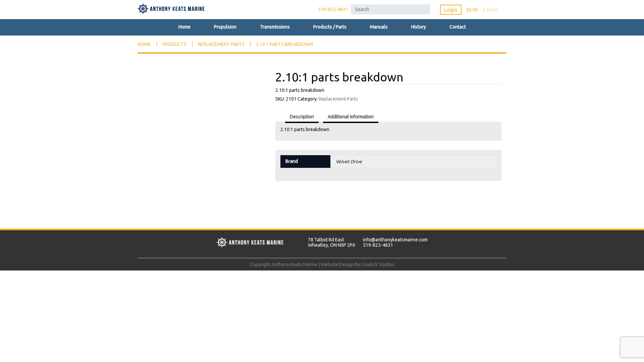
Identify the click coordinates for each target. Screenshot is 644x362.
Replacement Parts (221, 44)
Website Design (337, 264)
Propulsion (225, 26)
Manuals (379, 26)
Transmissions (275, 26)
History (418, 26)
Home (184, 26)
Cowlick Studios (377, 264)
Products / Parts (329, 26)
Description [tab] (302, 116)
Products (174, 44)
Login (451, 10)
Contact (457, 26)
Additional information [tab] (351, 116)
